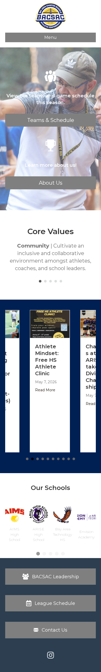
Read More (32, 390)
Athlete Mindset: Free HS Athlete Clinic (34, 360)
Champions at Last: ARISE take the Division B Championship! (86, 366)
